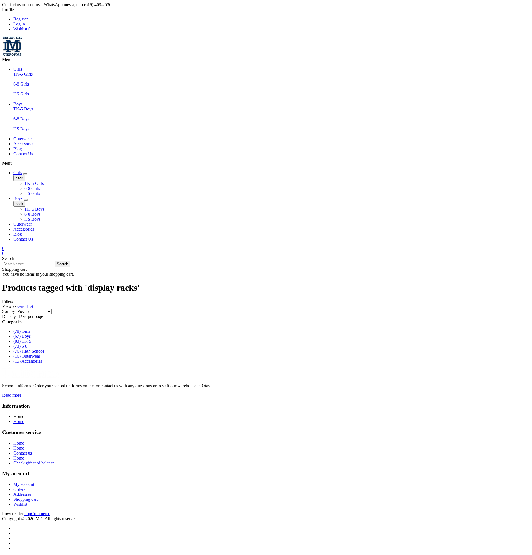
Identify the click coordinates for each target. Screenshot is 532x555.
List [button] (30, 306)
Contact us (22, 453)
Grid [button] (21, 306)
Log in (19, 24)
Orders (19, 489)
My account (23, 484)
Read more (11, 395)
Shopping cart (25, 499)
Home (18, 421)
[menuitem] (271, 421)
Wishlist (20, 504)
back (19, 178)
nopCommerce (37, 513)
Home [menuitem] (18, 416)
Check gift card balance (34, 463)
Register (20, 19)
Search (62, 264)
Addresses (22, 494)
